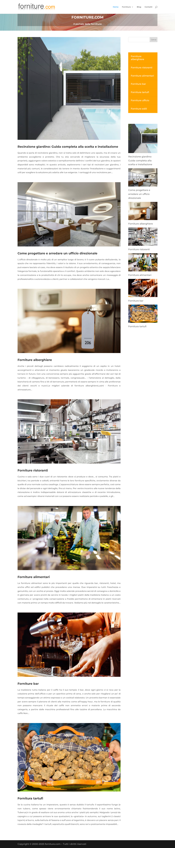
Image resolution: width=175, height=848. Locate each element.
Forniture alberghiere (35, 360)
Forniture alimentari (34, 577)
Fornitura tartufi (30, 798)
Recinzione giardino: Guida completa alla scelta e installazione (68, 146)
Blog (139, 7)
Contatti (148, 7)
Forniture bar (28, 683)
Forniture (126, 7)
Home (116, 7)
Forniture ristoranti (33, 470)
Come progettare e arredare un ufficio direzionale (57, 253)
